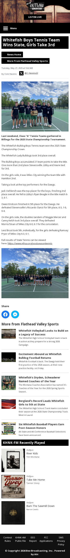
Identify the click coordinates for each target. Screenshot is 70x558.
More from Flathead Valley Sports (27, 61)
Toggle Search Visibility (63, 28)
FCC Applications (46, 539)
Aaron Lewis (32, 509)
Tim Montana (32, 456)
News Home (14, 54)
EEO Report (33, 539)
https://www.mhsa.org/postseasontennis (30, 243)
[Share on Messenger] (15, 314)
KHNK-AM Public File (20, 539)
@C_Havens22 (31, 73)
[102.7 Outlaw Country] (35, 7)
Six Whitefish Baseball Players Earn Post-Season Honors (41, 426)
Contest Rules (7, 539)
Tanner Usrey (32, 483)
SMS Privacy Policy (61, 541)
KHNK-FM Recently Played (24, 442)
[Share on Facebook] (5, 314)
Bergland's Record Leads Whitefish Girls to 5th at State (41, 402)
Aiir (36, 554)
